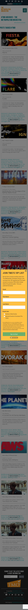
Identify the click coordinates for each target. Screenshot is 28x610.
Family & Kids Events (11, 314)
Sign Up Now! (14, 334)
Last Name (6, 304)
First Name (6, 296)
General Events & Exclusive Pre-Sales (14, 317)
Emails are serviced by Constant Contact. (10, 329)
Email (4, 289)
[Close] (26, 271)
